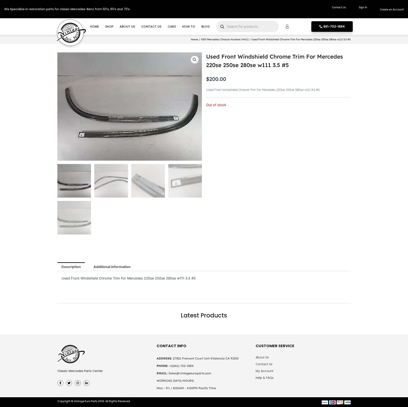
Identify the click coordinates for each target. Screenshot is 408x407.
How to (188, 26)
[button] (194, 59)
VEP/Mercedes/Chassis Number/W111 (225, 39)
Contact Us (151, 26)
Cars (172, 26)
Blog (205, 26)
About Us (127, 26)
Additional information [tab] (112, 267)
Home (94, 26)
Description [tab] (71, 267)
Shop (109, 26)
